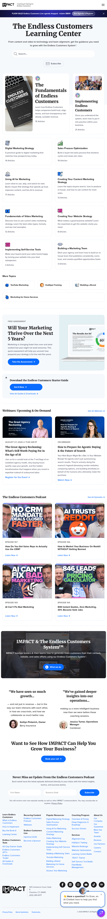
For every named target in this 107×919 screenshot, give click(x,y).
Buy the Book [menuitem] (8, 830)
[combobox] (53, 54)
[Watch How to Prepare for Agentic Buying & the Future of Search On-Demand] (79, 427)
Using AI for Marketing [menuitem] (56, 828)
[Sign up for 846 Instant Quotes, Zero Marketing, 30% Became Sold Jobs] (79, 581)
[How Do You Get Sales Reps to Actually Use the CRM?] (27, 548)
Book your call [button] (52, 758)
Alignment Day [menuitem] (78, 839)
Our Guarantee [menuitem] (98, 825)
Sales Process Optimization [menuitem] (52, 823)
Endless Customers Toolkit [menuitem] (11, 856)
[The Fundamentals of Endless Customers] (36, 103)
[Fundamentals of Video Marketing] (27, 221)
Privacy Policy (56, 803)
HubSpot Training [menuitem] (79, 842)
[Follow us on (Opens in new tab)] (63, 885)
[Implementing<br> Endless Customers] (88, 103)
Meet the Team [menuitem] (98, 831)
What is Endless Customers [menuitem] (9, 821)
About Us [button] (98, 815)
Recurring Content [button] (32, 815)
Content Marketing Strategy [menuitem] (54, 833)
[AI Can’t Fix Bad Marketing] (27, 607)
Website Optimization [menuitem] (81, 850)
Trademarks (36, 912)
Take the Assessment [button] (22, 361)
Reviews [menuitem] (97, 840)
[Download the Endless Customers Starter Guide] (6, 386)
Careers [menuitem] (97, 847)
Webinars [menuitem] (28, 824)
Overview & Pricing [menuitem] (80, 819)
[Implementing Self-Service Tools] (27, 254)
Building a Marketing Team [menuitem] (58, 853)
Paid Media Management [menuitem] (78, 866)
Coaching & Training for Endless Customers (25, 5)
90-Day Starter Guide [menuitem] (12, 846)
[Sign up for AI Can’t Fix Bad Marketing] (27, 581)
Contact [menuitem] (97, 851)
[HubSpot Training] (53, 285)
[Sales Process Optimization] (80, 151)
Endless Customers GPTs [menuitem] (11, 851)
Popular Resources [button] (55, 815)
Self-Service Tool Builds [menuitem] (82, 861)
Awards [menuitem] (97, 836)
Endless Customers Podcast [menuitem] (32, 819)
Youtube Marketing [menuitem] (54, 857)
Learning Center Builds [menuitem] (82, 854)
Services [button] (76, 835)
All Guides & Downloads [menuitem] (7, 862)
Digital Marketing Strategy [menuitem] (58, 819)
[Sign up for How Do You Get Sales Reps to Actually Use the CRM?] (27, 520)
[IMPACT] (8, 5)
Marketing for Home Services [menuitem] (55, 865)
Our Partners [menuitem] (99, 844)
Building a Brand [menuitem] (53, 861)
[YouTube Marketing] (18, 285)
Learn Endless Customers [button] (9, 816)
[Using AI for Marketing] (27, 185)
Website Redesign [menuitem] (80, 846)
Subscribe (56, 63)
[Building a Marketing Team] (80, 254)
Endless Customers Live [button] (33, 832)
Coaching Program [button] (80, 815)
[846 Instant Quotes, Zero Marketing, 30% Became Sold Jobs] (80, 608)
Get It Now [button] (19, 387)
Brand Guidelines (22, 912)
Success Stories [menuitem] (79, 828)
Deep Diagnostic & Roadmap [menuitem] (80, 823)
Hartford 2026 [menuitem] (30, 837)
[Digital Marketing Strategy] (27, 151)
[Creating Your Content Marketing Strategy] (80, 185)
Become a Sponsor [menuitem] (32, 840)
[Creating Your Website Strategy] (80, 221)
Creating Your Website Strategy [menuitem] (56, 842)
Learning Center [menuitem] (9, 834)
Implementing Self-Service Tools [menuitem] (58, 848)
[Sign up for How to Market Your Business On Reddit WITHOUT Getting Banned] (79, 520)
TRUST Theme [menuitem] (78, 858)
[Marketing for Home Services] (53, 297)
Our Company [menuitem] (98, 819)
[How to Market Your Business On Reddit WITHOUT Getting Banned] (80, 548)
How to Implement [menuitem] (10, 826)
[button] (83, 899)
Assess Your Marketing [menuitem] (56, 870)
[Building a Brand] (88, 285)
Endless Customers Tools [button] (11, 841)
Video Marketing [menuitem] (53, 838)
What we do (55, 667)
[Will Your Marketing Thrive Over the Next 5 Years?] (31, 333)
